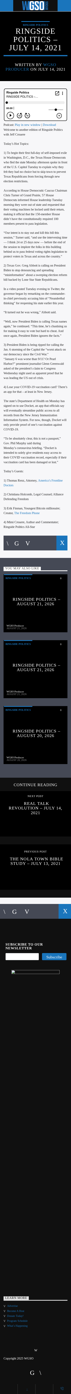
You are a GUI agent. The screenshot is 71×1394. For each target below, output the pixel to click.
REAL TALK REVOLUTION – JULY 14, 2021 (36, 808)
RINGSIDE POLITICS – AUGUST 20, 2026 (36, 733)
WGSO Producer (15, 625)
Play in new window (28, 124)
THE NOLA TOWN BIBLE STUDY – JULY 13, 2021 (36, 861)
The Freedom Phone (27, 513)
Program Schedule (17, 1320)
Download (49, 124)
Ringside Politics (35, 24)
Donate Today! (15, 1315)
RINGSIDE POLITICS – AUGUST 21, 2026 (36, 601)
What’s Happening (17, 1325)
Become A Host (15, 1311)
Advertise (12, 1305)
